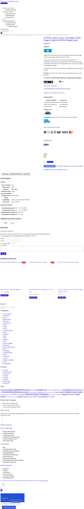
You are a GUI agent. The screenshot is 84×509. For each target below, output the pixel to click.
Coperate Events (50, 390)
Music (18, 394)
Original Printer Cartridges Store (11, 437)
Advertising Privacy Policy (9, 449)
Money (14, 394)
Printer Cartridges (7, 343)
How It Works (6, 472)
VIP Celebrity (51, 396)
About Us (5, 470)
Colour (45, 154)
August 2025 (6, 374)
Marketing (5, 334)
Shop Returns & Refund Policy (10, 454)
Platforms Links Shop (9, 35)
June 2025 (5, 377)
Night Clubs (22, 394)
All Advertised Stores (10, 15)
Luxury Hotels (77, 392)
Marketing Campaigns (8, 394)
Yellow (12, 223)
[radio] (45, 156)
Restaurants (71, 394)
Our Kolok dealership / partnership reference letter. (57, 88)
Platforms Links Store (8, 11)
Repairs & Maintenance (9, 347)
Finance (5, 328)
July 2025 (5, 375)
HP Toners (31, 35)
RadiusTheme (44, 480)
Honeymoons (35, 392)
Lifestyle (49, 392)
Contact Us (6, 468)
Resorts (65, 394)
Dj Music (60, 390)
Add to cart (50, 161)
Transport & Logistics (8, 360)
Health (5, 332)
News (4, 341)
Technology (6, 356)
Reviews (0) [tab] (26, 174)
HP (67, 169)
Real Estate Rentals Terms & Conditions (13, 460)
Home (2, 35)
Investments (45, 392)
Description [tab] (5, 174)
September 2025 (7, 372)
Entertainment (7, 323)
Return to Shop (15, 501)
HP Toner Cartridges (57, 169)
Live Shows (53, 392)
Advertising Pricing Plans (9, 21)
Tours (25, 396)
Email (2, 241)
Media (4, 336)
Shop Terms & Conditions (9, 458)
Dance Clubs (56, 390)
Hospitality (40, 392)
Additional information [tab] (16, 174)
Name (2, 238)
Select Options (4, 295)
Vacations (44, 396)
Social (3, 396)
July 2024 (5, 379)
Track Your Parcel (7, 474)
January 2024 (6, 381)
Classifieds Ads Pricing (11, 22)
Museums (5, 339)
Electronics (6, 321)
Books (4, 317)
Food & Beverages (8, 330)
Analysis (28, 390)
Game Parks (30, 392)
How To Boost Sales (8, 440)
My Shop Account (10, 17)
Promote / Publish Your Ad (10, 439)
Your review (4, 245)
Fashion (5, 327)
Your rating (4, 243)
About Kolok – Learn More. (50, 85)
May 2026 (5, 370)
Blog (4, 19)
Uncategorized (7, 363)
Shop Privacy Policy (8, 456)
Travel (4, 362)
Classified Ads (41, 390)
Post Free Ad (4, 3)
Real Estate (6, 345)
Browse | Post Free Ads (8, 8)
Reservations (59, 394)
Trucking (39, 396)
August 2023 (6, 383)
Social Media (6, 350)
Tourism (5, 358)
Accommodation (7, 314)
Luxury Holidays (65, 392)
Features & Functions (8, 476)
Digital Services (7, 319)
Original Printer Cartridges (21, 35)
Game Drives (23, 392)
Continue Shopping (49, 166)
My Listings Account (10, 24)
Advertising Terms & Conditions (11, 451)
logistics (57, 392)
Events (5, 325)
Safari (4, 349)
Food (1, 392)
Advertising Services (8, 478)
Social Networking (7, 352)
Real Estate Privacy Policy (9, 462)
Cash (34, 390)
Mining (4, 338)
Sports (5, 354)
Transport (29, 396)
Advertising (6, 315)
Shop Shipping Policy (8, 453)
